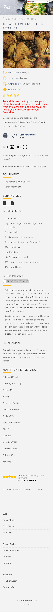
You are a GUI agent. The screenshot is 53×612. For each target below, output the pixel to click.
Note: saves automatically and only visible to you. (24, 166)
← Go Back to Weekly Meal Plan (21, 19)
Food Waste (8, 526)
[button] (4, 95)
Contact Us (8, 587)
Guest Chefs (8, 520)
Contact (7, 557)
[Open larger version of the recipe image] (26, 49)
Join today (8, 574)
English (33, 2)
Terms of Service (10, 550)
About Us (7, 532)
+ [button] (12, 203)
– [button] (4, 203)
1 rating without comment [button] (32, 476)
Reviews (7, 563)
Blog (5, 514)
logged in (19, 489)
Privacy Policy (9, 544)
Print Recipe (6, 136)
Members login (10, 581)
